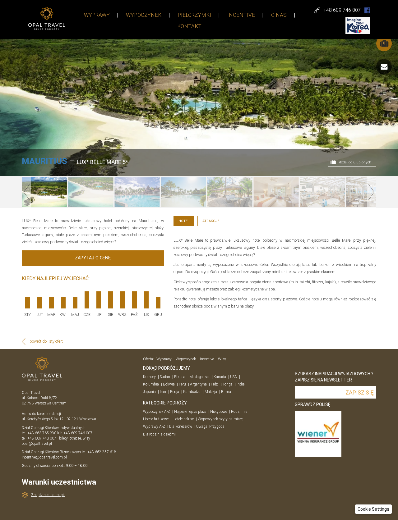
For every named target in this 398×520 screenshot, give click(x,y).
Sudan (165, 377)
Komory (149, 377)
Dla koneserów (180, 426)
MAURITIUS (44, 161)
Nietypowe (218, 411)
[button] (373, 509)
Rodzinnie (239, 411)
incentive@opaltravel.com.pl (44, 457)
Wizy (222, 359)
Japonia (149, 392)
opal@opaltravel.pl (37, 443)
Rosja (174, 392)
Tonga (228, 384)
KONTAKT (189, 26)
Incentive (207, 359)
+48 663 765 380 (41, 433)
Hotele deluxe (183, 419)
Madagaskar (199, 377)
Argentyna (198, 384)
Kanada (220, 377)
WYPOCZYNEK (143, 15)
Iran (163, 392)
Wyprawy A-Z (154, 426)
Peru (182, 384)
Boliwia (169, 384)
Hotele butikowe (156, 419)
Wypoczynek (186, 359)
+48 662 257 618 (102, 452)
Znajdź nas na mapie (48, 495)
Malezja (211, 392)
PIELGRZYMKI (194, 15)
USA (233, 377)
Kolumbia (151, 384)
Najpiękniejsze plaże (190, 411)
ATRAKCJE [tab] (210, 221)
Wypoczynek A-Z (156, 411)
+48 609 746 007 (77, 433)
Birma (226, 392)
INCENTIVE (241, 15)
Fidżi (215, 384)
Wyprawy (164, 359)
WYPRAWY (97, 15)
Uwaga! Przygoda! (210, 426)
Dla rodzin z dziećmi (159, 434)
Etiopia (179, 377)
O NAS (279, 15)
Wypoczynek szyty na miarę (220, 419)
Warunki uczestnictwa (59, 482)
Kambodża (192, 392)
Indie (240, 384)
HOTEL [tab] (183, 221)
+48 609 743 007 (41, 438)
